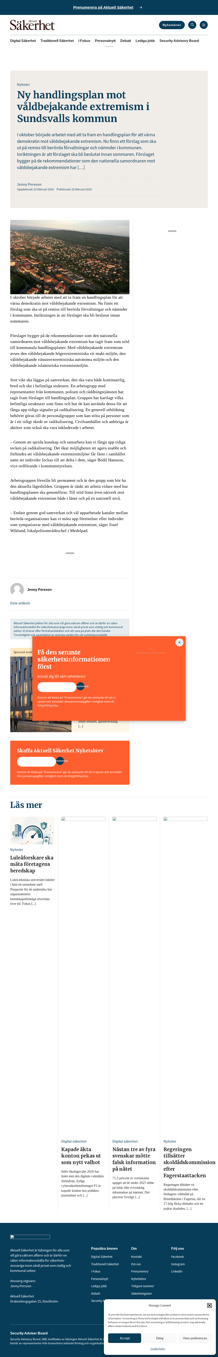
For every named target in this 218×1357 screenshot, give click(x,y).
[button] (209, 1305)
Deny (160, 1338)
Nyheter (23, 84)
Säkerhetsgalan (141, 1293)
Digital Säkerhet (23, 41)
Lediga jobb (145, 41)
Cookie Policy (158, 1348)
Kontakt (136, 1257)
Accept (125, 1338)
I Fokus (84, 41)
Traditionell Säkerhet (57, 41)
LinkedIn (176, 1271)
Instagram (178, 1264)
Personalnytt (105, 41)
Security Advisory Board (179, 41)
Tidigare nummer (142, 1286)
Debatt (125, 41)
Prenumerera (139, 1271)
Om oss (136, 1264)
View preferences (195, 1338)
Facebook (177, 1257)
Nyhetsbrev (172, 25)
